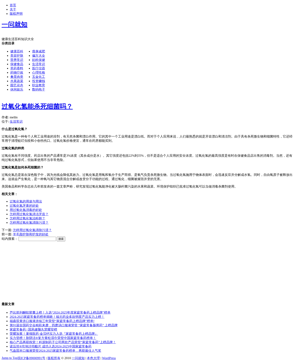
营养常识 (16, 60)
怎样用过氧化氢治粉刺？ (27, 218)
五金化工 (38, 76)
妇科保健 (38, 60)
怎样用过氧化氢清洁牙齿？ (29, 214)
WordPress (109, 358)
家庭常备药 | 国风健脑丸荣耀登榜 (33, 329)
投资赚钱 (38, 81)
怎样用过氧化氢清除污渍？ (29, 222)
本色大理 (93, 358)
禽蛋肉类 (16, 76)
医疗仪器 (38, 68)
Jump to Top (10, 358)
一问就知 (78, 358)
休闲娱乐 (16, 89)
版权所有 (53, 358)
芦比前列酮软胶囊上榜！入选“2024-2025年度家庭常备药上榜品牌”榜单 (60, 312)
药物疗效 (16, 72)
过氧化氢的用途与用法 (26, 201)
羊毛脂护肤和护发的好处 (30, 234)
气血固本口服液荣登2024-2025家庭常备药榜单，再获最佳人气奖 (55, 350)
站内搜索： (10, 238)
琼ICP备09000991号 (31, 358)
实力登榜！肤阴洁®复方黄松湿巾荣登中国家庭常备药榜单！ (53, 338)
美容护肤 (16, 55)
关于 (13, 9)
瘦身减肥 (38, 51)
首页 (13, 5)
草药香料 (16, 68)
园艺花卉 (16, 85)
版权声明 (16, 13)
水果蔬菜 (16, 81)
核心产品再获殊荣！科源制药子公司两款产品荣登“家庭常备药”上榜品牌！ (63, 342)
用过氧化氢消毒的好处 (26, 210)
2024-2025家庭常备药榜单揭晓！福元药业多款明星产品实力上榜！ (57, 316)
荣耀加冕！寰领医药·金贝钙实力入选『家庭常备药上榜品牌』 (54, 333)
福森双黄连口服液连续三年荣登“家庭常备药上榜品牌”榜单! (52, 321)
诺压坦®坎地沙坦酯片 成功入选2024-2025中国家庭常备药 (51, 346)
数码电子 (38, 89)
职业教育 (38, 85)
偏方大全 (38, 55)
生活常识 (38, 64)
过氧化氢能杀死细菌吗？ (37, 106)
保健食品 (16, 64)
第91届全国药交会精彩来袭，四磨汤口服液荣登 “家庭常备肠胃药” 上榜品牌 (64, 325)
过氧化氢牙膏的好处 (24, 205)
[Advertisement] (167, 69)
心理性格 (38, 72)
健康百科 (16, 51)
